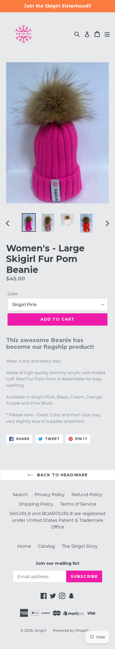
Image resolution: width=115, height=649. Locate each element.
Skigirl (40, 630)
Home (24, 546)
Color (13, 293)
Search (20, 494)
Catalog (46, 546)
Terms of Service (78, 504)
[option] (28, 222)
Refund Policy (86, 494)
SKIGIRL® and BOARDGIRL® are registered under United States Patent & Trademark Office (57, 520)
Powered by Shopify (71, 630)
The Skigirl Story (80, 546)
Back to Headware (62, 474)
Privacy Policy (50, 494)
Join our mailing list (57, 563)
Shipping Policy (36, 504)
